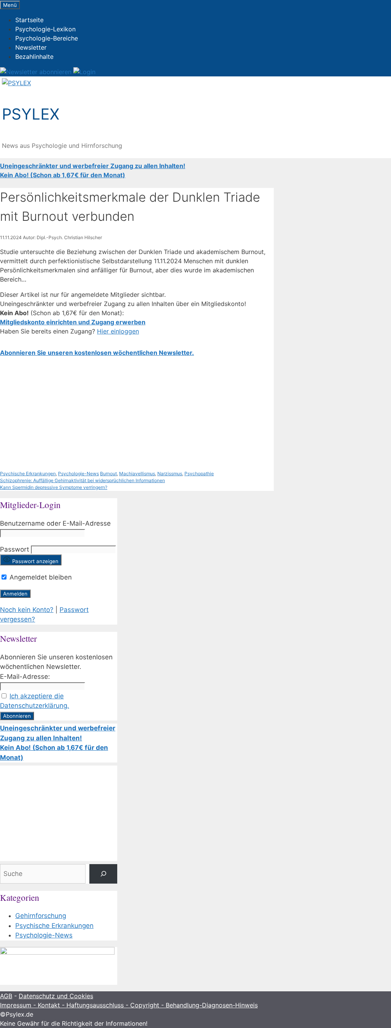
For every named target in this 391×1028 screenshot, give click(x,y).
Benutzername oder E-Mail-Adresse (55, 523)
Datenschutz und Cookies (56, 996)
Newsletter (31, 47)
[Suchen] (103, 874)
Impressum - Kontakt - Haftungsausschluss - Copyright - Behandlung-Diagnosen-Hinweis (129, 1005)
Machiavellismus (137, 473)
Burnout (108, 473)
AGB (6, 996)
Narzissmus (169, 473)
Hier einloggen (118, 331)
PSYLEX (31, 114)
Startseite (29, 20)
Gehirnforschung (40, 916)
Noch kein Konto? (26, 610)
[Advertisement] (137, 413)
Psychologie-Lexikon (45, 29)
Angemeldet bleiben (40, 577)
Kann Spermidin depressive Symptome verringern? (53, 487)
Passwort (14, 549)
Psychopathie (199, 473)
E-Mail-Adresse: (25, 676)
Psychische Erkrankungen (28, 473)
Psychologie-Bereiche (46, 38)
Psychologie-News (78, 473)
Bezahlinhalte (34, 56)
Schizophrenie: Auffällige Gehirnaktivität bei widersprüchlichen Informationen (82, 480)
